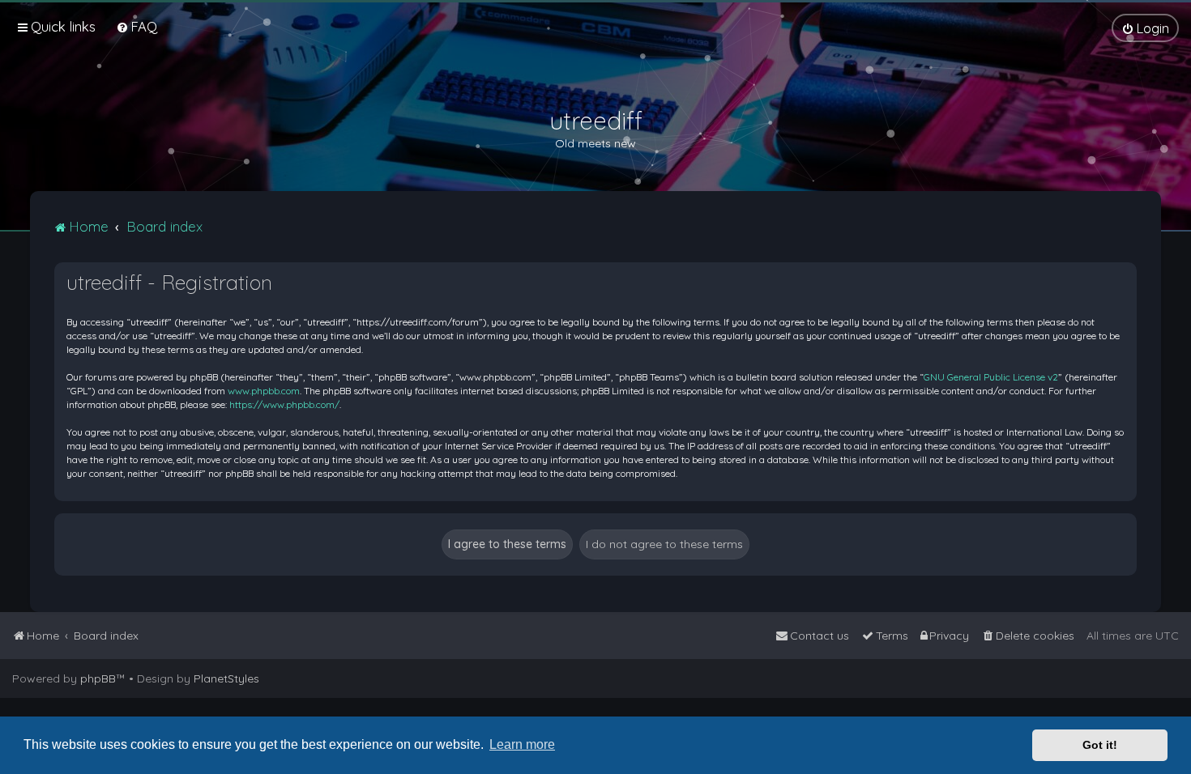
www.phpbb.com (264, 391)
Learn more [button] (522, 744)
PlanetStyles (226, 678)
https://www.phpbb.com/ (284, 404)
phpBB (98, 678)
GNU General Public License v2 (991, 377)
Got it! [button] (1099, 744)
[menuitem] (136, 26)
